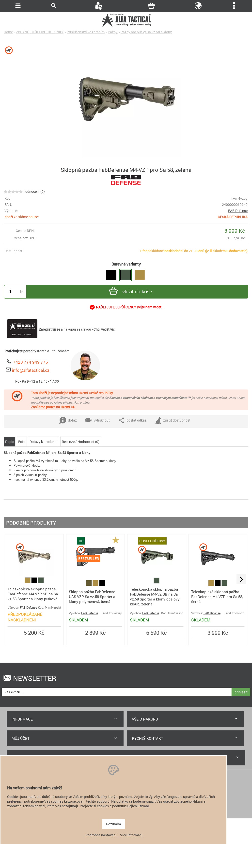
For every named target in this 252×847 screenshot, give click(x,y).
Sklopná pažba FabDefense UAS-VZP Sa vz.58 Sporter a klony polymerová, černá (92, 596)
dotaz (72, 420)
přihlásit (241, 692)
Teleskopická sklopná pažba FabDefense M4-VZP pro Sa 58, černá (217, 596)
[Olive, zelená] (89, 584)
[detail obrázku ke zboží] (126, 102)
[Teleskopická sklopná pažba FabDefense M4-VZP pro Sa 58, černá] (111, 275)
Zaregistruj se (49, 329)
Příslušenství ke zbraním (86, 32)
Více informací (131, 835)
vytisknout (102, 420)
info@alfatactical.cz (30, 370)
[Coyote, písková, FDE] (28, 582)
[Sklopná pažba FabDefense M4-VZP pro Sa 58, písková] (140, 275)
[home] (126, 26)
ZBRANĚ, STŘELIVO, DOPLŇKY (39, 32)
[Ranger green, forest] (41, 582)
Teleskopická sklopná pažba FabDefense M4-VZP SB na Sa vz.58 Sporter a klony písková (33, 593)
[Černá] (34, 582)
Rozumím (113, 824)
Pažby (113, 32)
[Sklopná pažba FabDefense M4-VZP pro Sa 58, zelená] (125, 275)
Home (8, 32)
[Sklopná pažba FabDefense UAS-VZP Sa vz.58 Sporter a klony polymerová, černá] (95, 575)
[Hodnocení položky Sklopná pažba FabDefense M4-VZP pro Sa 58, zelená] (13, 191)
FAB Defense (238, 210)
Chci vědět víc (104, 329)
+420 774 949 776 (30, 362)
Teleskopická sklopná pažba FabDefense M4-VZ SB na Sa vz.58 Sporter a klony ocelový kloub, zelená (155, 596)
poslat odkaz (136, 420)
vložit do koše (137, 291)
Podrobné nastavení (100, 835)
